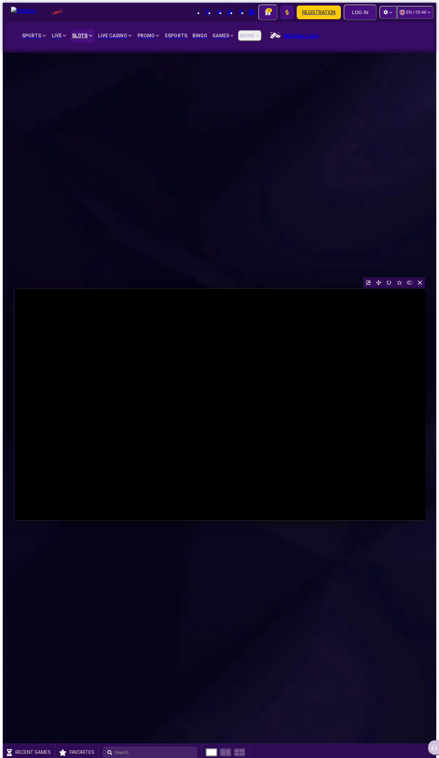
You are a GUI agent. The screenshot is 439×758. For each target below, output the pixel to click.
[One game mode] (211, 752)
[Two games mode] (225, 752)
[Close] (420, 282)
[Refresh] (389, 282)
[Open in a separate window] (368, 282)
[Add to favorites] (399, 282)
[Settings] (387, 12)
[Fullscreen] (378, 282)
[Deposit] (287, 12)
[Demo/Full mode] (409, 282)
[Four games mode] (239, 752)
